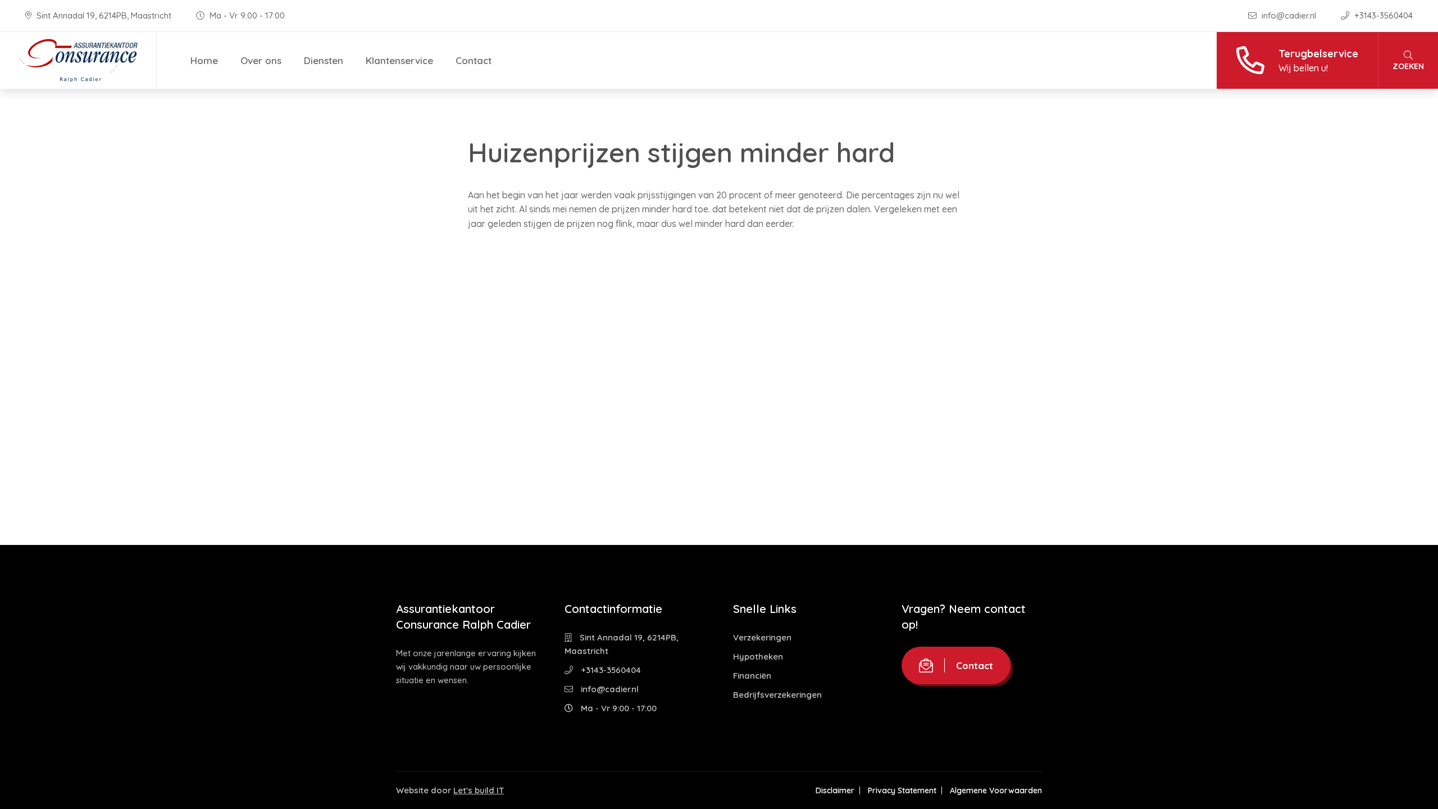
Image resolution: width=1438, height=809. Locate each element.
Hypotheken (758, 656)
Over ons (260, 60)
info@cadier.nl (1288, 15)
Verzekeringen (762, 637)
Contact (474, 60)
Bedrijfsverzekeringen (777, 694)
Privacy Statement (902, 790)
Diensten (323, 60)
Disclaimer (835, 790)
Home (204, 60)
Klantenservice (399, 60)
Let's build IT (478, 790)
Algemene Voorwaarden (996, 790)
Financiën (752, 675)
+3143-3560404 (1382, 15)
